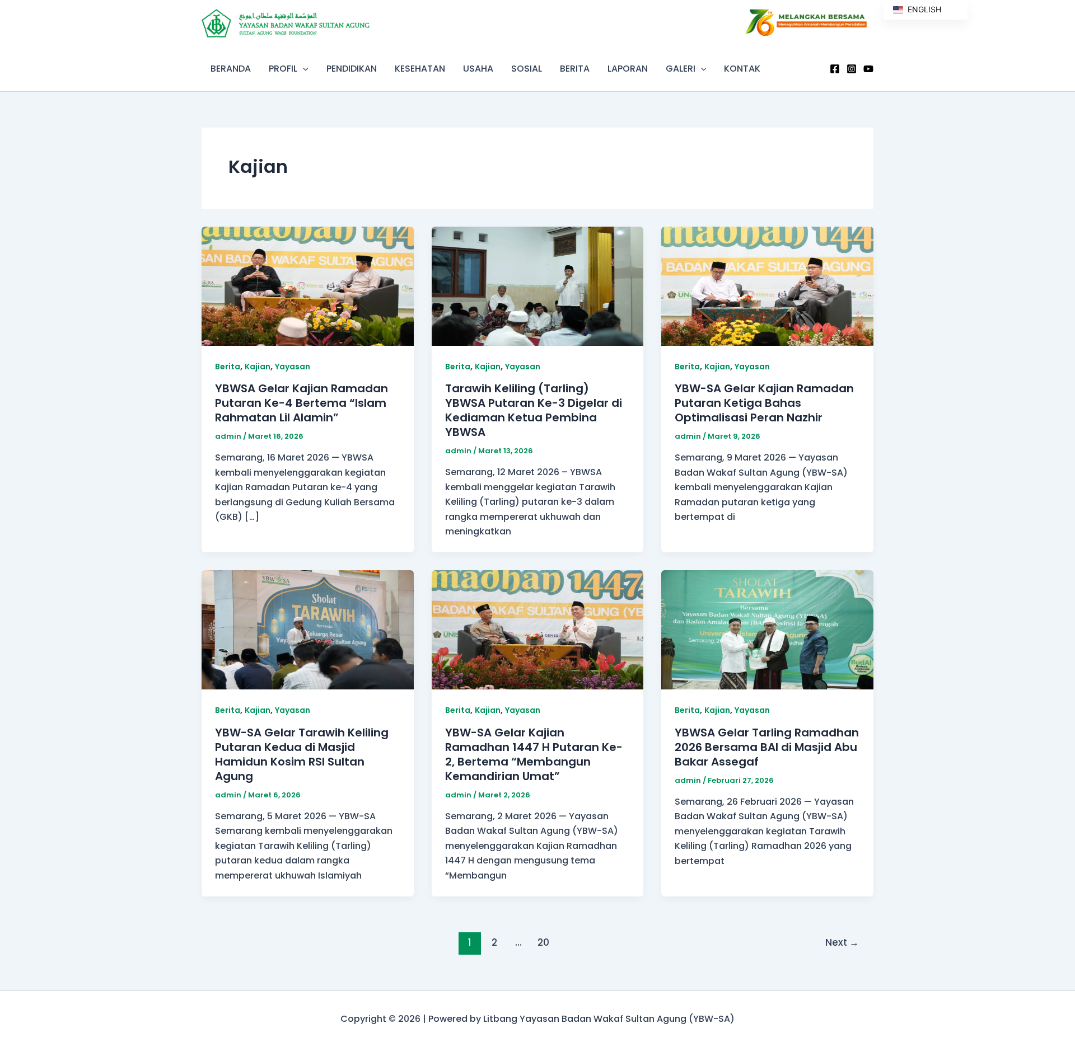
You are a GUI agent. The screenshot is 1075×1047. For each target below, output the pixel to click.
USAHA (478, 68)
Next (842, 942)
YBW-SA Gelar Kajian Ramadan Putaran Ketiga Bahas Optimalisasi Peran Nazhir (764, 403)
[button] (303, 68)
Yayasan (292, 366)
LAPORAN (627, 68)
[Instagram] (852, 69)
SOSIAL (526, 68)
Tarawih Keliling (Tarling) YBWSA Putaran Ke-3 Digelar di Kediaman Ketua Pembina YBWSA (533, 410)
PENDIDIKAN (351, 68)
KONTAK (742, 68)
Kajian (257, 366)
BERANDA (231, 68)
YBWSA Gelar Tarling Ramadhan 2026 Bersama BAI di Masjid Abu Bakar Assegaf (767, 747)
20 (543, 942)
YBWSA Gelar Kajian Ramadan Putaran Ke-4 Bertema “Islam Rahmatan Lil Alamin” (301, 403)
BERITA (575, 68)
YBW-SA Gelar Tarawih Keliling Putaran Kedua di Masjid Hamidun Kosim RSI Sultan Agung (302, 754)
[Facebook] (835, 69)
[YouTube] (868, 69)
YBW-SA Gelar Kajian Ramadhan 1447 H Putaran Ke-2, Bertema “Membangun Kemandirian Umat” (534, 754)
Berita (227, 366)
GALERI (680, 68)
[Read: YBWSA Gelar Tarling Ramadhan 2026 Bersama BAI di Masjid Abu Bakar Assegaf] (767, 629)
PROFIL (283, 68)
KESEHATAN (420, 68)
